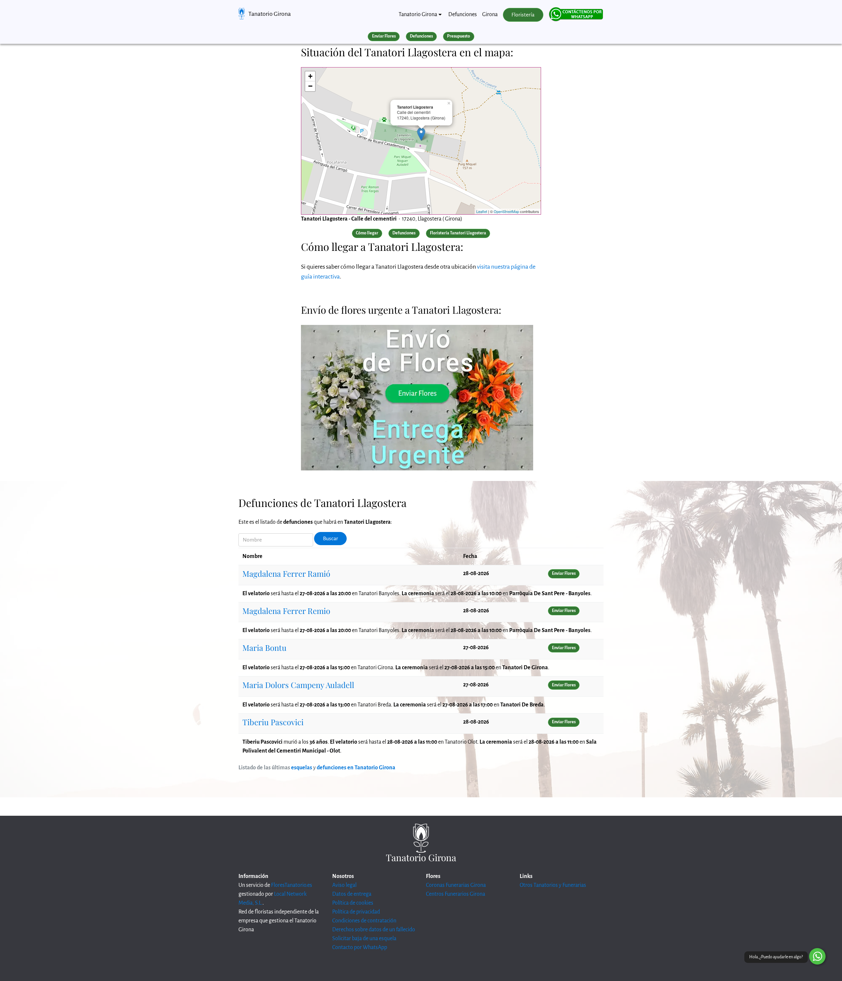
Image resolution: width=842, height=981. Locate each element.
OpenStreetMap (506, 211)
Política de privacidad (356, 912)
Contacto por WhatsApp (359, 947)
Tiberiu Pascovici (273, 722)
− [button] (310, 86)
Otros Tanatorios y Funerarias (553, 885)
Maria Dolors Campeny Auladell (298, 684)
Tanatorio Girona (269, 14)
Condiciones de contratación (364, 921)
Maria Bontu (264, 647)
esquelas (301, 768)
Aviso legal (344, 885)
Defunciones (462, 14)
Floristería (522, 15)
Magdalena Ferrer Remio (286, 610)
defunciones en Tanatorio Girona (356, 768)
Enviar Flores (384, 36)
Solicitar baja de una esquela (364, 938)
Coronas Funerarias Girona (456, 885)
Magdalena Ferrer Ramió (286, 573)
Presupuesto (458, 36)
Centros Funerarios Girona (455, 894)
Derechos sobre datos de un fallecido (373, 930)
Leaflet (481, 211)
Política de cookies (352, 903)
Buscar (330, 539)
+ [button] (310, 76)
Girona (490, 14)
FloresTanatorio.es (291, 885)
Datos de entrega (351, 894)
